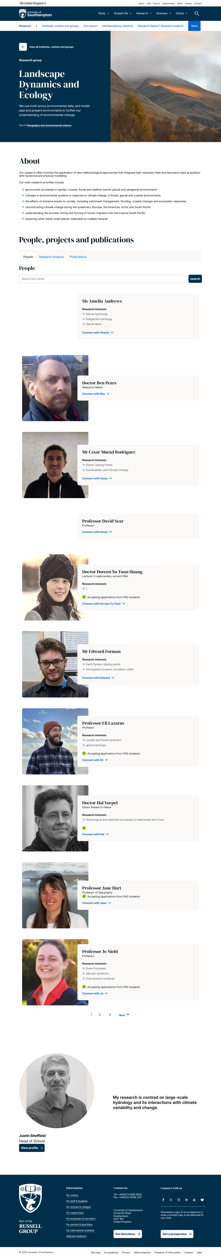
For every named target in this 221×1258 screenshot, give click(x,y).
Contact (198, 3)
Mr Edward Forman (101, 651)
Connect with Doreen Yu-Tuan (101, 603)
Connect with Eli (92, 760)
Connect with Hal (93, 834)
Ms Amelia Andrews (102, 301)
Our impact (90, 25)
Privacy (126, 1252)
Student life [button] (121, 13)
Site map (96, 1252)
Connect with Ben (93, 393)
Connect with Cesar (95, 478)
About (141, 3)
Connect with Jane (94, 903)
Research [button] (142, 13)
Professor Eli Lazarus (103, 723)
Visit (149, 3)
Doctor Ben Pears (99, 383)
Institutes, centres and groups (60, 25)
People (28, 257)
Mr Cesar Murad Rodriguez (108, 452)
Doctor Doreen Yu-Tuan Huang (112, 572)
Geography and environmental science (49, 125)
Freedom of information (168, 1252)
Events (188, 3)
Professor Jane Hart (101, 888)
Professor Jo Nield (100, 951)
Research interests (94, 309)
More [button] (194, 25)
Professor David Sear (103, 521)
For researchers (75, 1212)
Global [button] (180, 13)
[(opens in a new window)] (163, 1200)
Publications (78, 257)
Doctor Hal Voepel (100, 803)
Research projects (51, 257)
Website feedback (76, 1236)
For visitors (72, 1195)
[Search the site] (196, 13)
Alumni (156, 3)
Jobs (199, 1252)
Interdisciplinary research (117, 25)
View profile (29, 1148)
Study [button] (102, 13)
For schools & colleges (78, 1206)
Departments (168, 3)
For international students (80, 1230)
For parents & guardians (79, 1224)
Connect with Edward (96, 677)
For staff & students (76, 1200)
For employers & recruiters (80, 1218)
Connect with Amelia (95, 332)
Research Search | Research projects (160, 25)
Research (25, 25)
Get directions (125, 1234)
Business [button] (162, 13)
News (180, 3)
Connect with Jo (92, 993)
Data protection (142, 1252)
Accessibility (111, 1252)
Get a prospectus (175, 1234)
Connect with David (94, 532)
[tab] (28, 257)
